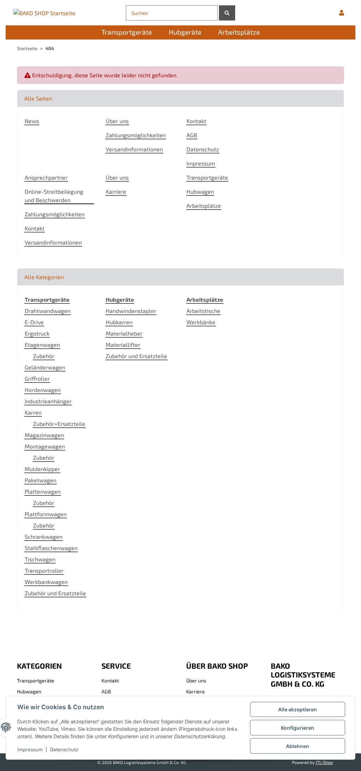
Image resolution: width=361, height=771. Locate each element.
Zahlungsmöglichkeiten (136, 135)
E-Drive (34, 322)
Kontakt (196, 121)
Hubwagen (200, 191)
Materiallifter (123, 344)
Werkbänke (200, 322)
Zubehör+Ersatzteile (59, 423)
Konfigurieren (297, 728)
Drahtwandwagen (48, 310)
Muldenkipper (42, 468)
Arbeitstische (203, 310)
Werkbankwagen (46, 581)
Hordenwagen (43, 389)
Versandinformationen (134, 149)
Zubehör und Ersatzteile (55, 593)
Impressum (30, 749)
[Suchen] (227, 12)
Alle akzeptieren (297, 709)
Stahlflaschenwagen (51, 547)
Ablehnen (297, 746)
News (32, 121)
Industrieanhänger (48, 401)
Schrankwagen (43, 536)
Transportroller (44, 570)
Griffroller (37, 378)
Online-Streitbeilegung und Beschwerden (54, 195)
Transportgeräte (207, 177)
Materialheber (124, 333)
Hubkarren (119, 322)
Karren (33, 412)
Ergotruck (37, 333)
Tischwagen (40, 559)
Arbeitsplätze (203, 205)
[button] (342, 12)
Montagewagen (45, 446)
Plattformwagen (46, 514)
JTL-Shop (324, 762)
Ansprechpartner (46, 177)
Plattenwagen (43, 491)
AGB (191, 135)
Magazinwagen (44, 435)
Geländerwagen (45, 367)
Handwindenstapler (131, 310)
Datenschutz (64, 749)
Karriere (116, 191)
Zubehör (43, 356)
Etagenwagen (42, 344)
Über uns (117, 121)
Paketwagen (40, 480)
